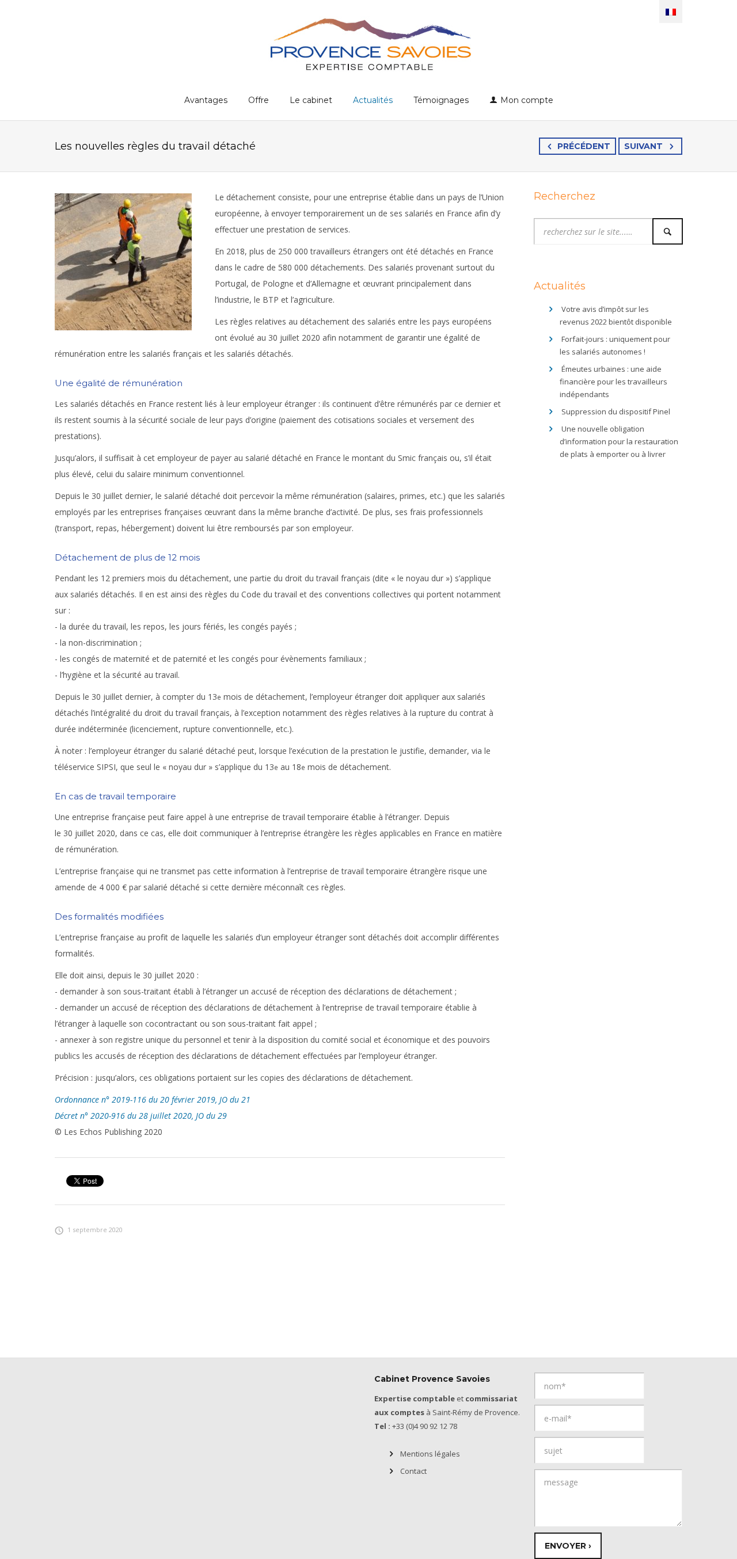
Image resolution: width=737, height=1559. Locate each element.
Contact (413, 1471)
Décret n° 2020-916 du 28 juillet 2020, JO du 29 (141, 1115)
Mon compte (526, 100)
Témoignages (441, 100)
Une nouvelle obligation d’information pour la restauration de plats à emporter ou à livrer (619, 441)
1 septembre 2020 (95, 1229)
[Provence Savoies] (368, 43)
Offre (258, 100)
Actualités (373, 100)
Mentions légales (430, 1454)
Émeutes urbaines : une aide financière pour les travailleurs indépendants (613, 381)
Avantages (205, 100)
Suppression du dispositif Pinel (615, 411)
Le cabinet (311, 100)
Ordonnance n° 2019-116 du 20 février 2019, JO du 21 (152, 1099)
